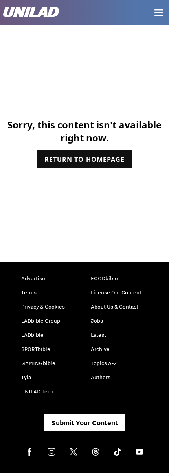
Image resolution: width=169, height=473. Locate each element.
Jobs (97, 320)
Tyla (26, 377)
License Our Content (116, 292)
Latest (98, 334)
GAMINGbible (38, 363)
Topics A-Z (104, 363)
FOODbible (104, 278)
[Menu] (159, 12)
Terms (29, 292)
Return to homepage (84, 159)
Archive (100, 348)
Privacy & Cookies (43, 306)
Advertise (33, 278)
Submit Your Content (84, 422)
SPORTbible (35, 348)
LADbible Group (40, 320)
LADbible (32, 334)
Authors (100, 377)
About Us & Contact (114, 306)
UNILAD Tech (37, 391)
